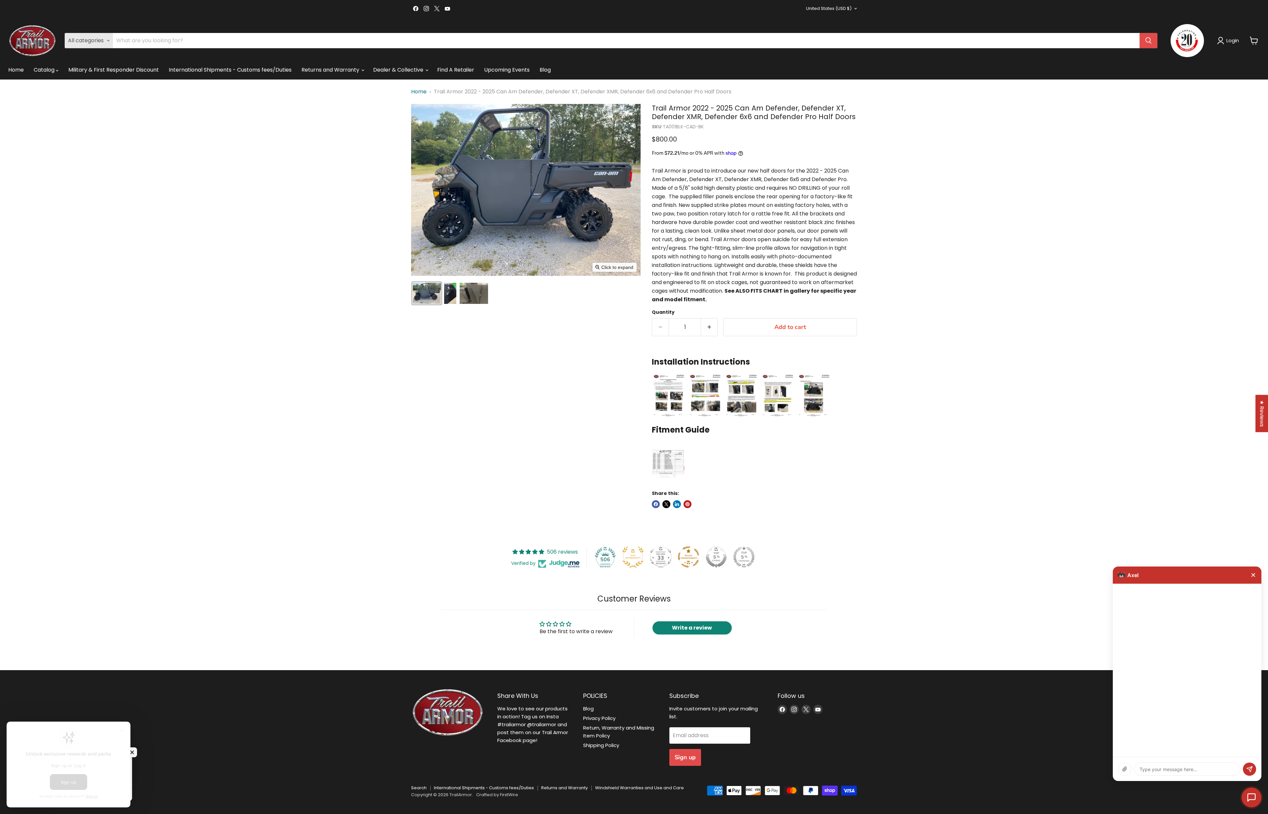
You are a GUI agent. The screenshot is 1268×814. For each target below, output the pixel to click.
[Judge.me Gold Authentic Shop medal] (633, 557)
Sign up (685, 757)
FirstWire (509, 795)
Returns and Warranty (331, 70)
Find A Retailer (455, 70)
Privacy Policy (599, 718)
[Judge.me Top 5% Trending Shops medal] (744, 557)
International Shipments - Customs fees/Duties (230, 70)
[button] (1229, 41)
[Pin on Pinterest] (687, 504)
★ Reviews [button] (1262, 413)
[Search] (1148, 40)
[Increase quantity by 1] (709, 327)
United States (829, 8)
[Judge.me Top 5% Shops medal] (716, 557)
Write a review (692, 628)
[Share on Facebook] (656, 504)
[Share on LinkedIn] (677, 504)
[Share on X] (666, 504)
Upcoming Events (507, 70)
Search (419, 788)
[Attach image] (1124, 769)
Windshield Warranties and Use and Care (639, 788)
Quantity (663, 312)
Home (16, 70)
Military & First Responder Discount (113, 70)
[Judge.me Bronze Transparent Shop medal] (688, 557)
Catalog (45, 70)
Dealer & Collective (399, 70)
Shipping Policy (601, 745)
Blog (545, 70)
